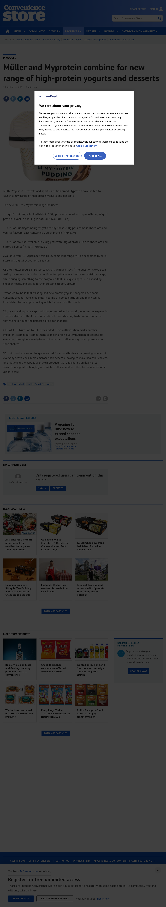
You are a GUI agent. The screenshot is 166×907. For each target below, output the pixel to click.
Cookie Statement (86, 145)
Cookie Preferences (67, 155)
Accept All (95, 155)
